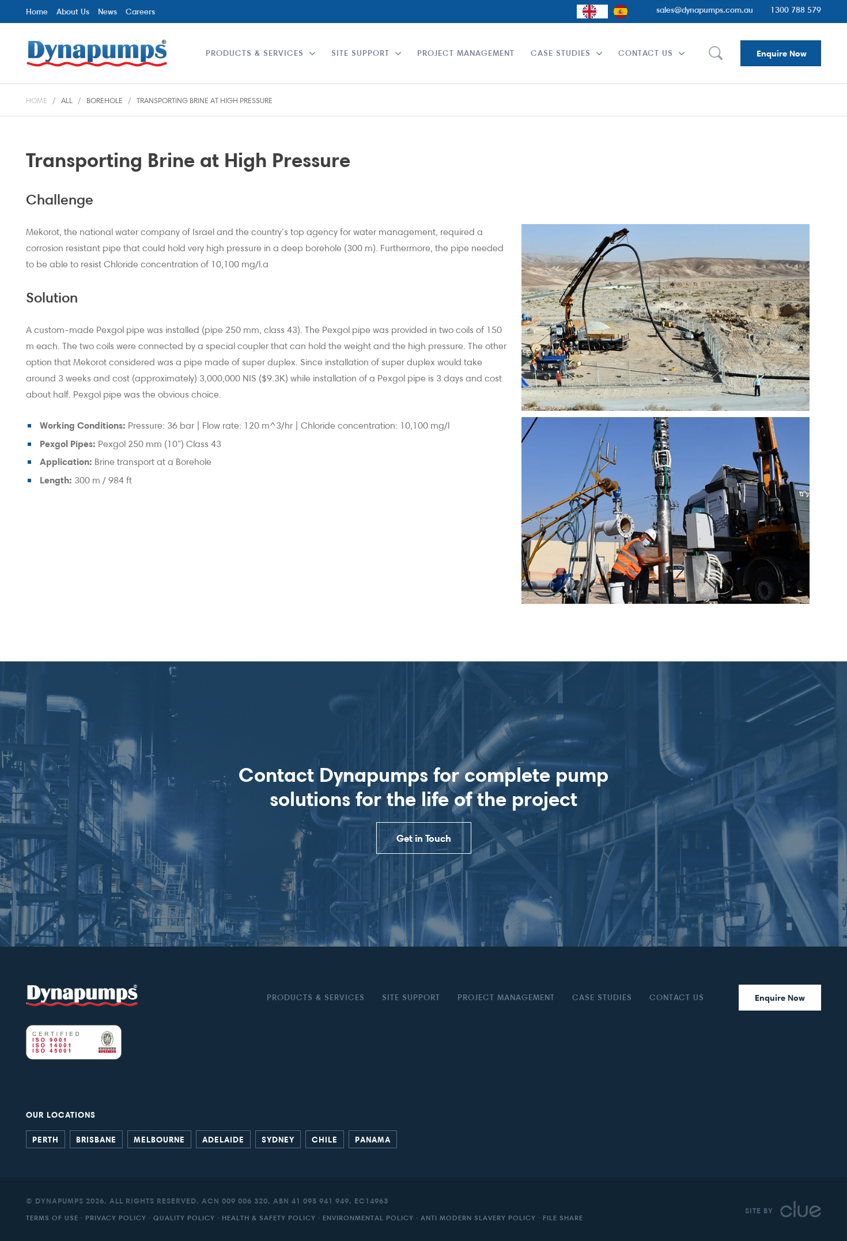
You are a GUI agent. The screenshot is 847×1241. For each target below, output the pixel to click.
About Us (72, 11)
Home (37, 11)
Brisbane (96, 1139)
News (107, 11)
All (67, 100)
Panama (373, 1139)
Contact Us (645, 53)
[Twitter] (815, 1138)
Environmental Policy (368, 1217)
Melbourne (159, 1139)
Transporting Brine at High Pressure (205, 100)
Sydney (278, 1139)
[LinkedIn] (804, 1138)
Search (715, 53)
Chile (325, 1139)
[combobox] (592, 11)
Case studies (561, 53)
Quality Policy (184, 1217)
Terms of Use (52, 1217)
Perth (45, 1139)
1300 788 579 (795, 9)
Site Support (360, 53)
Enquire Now (782, 53)
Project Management (466, 53)
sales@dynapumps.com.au (704, 9)
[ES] (623, 11)
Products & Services (255, 53)
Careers (140, 11)
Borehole (104, 100)
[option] (623, 11)
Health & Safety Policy (269, 1217)
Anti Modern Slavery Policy (478, 1217)
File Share (563, 1217)
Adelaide (223, 1139)
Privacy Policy (115, 1217)
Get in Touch (423, 838)
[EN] (592, 11)
